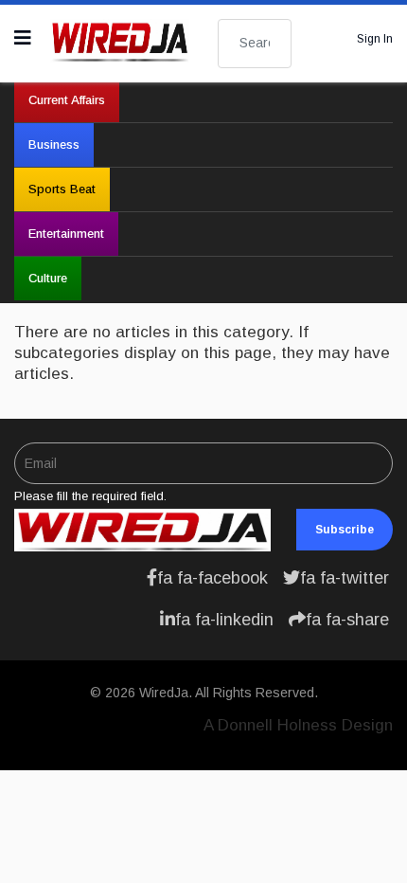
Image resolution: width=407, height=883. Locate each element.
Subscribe (344, 529)
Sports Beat (62, 189)
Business (54, 144)
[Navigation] (22, 38)
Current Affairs (66, 100)
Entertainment (66, 233)
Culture (47, 278)
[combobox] (255, 43)
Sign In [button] (375, 39)
